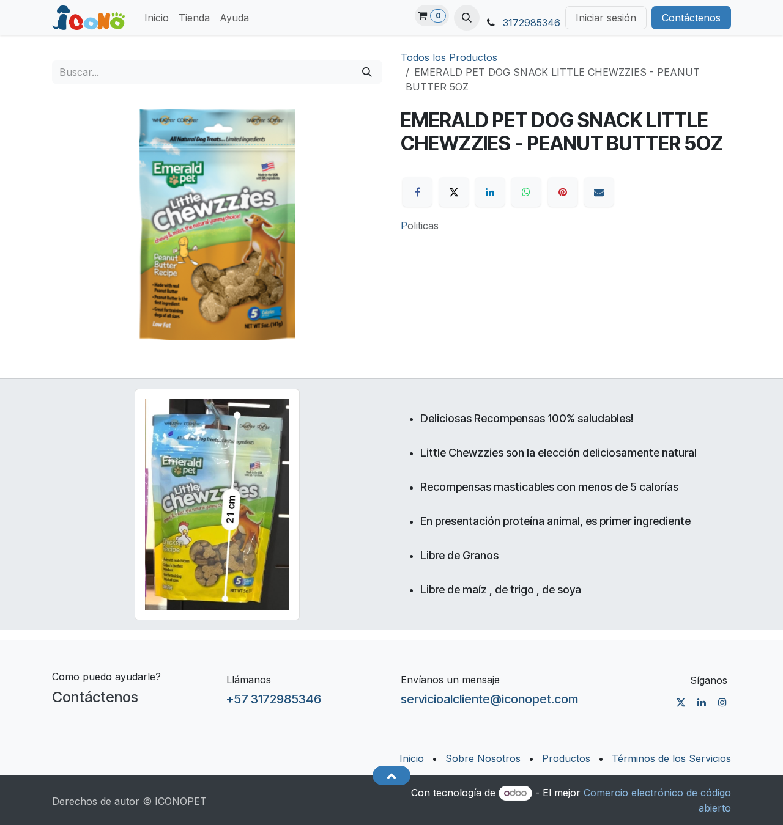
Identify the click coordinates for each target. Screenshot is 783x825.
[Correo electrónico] (599, 192)
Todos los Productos (449, 57)
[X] (454, 192)
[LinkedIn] (490, 192)
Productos (566, 758)
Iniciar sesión (606, 18)
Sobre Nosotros (483, 758)
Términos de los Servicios (671, 758)
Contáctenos (691, 18)
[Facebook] (417, 192)
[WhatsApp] (526, 192)
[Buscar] (367, 72)
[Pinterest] (562, 192)
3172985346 (531, 22)
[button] (467, 18)
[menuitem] (156, 18)
